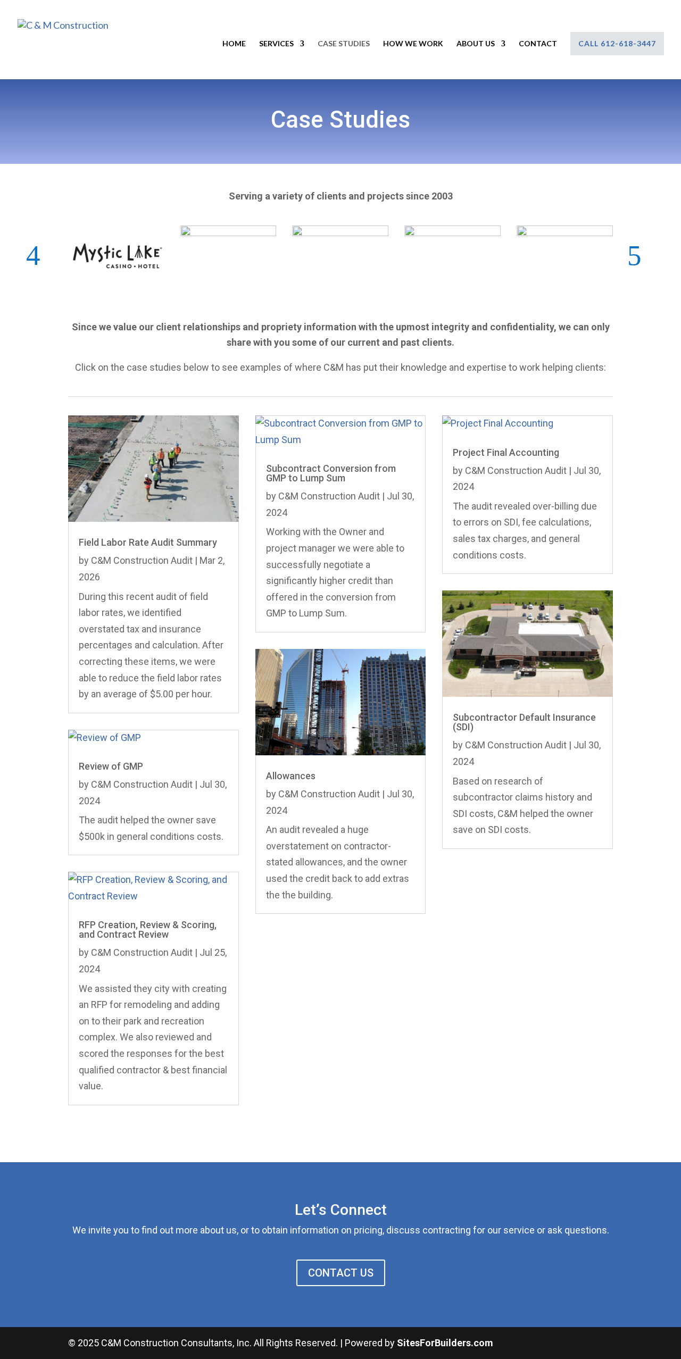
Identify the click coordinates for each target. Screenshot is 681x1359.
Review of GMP (111, 766)
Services (276, 44)
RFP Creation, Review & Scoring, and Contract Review (148, 929)
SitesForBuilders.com (445, 1342)
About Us (475, 44)
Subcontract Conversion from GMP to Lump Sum (331, 473)
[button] (40, 255)
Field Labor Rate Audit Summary (148, 542)
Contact (538, 44)
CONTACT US (340, 1272)
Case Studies (344, 44)
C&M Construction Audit (142, 560)
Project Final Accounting (506, 452)
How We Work (413, 44)
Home (234, 44)
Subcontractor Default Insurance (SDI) (524, 722)
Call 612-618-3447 (617, 43)
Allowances (290, 775)
